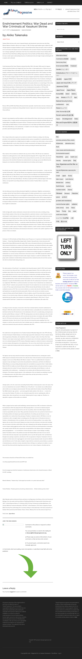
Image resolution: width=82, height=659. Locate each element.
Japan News (12, 513)
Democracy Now (61, 62)
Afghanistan (59, 143)
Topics (58, 119)
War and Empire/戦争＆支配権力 (66, 124)
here (58, 351)
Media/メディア (66, 97)
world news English (61, 214)
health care (74, 157)
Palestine (75, 193)
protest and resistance (63, 201)
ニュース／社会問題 (62, 218)
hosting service (67, 281)
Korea (70, 176)
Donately (75, 286)
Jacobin (59, 79)
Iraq (74, 160)
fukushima (59, 157)
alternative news (69, 143)
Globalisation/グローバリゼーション (67, 74)
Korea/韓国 (59, 94)
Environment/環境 (62, 66)
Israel (58, 176)
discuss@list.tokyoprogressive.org (36, 533)
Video (76, 119)
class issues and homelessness (65, 150)
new (67, 104)
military (68, 182)
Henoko (58, 160)
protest (64, 197)
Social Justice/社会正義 (64, 115)
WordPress (54, 653)
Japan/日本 (68, 79)
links (57, 97)
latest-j (74, 94)
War (69, 211)
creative (73, 59)
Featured (73, 66)
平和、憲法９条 (61, 221)
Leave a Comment (26, 30)
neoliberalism (60, 104)
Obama (70, 189)
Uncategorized (67, 119)
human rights (67, 160)
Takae (73, 207)
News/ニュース (61, 108)
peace (58, 197)
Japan (64, 176)
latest (67, 94)
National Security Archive (64, 101)
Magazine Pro (34, 653)
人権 (72, 218)
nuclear (68, 186)
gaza (66, 157)
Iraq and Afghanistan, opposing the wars (66, 171)
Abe (57, 137)
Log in (59, 653)
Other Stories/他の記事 (63, 111)
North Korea (60, 186)
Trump (64, 211)
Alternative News (61, 55)
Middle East (59, 182)
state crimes (60, 207)
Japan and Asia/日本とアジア (66, 83)
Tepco (58, 211)
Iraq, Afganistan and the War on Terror (66, 165)
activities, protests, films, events (65, 140)
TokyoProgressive (18, 12)
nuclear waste (60, 189)
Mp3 (75, 97)
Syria (67, 207)
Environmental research (62, 153)
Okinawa (59, 193)
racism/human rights (62, 204)
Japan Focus (6, 39)
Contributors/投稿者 (62, 59)
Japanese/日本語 (62, 86)
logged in (12, 592)
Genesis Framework (45, 653)
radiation (74, 204)
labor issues (59, 179)
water (74, 211)
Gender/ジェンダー (62, 69)
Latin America (69, 179)
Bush (57, 147)
